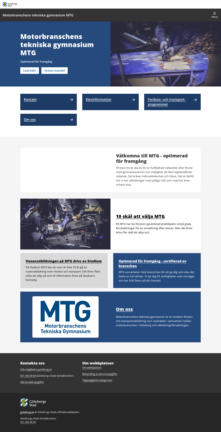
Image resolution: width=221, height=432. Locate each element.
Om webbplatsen (91, 367)
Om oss (124, 309)
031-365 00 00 (28, 422)
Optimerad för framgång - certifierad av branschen (152, 263)
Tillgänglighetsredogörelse (97, 380)
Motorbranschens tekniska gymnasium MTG (38, 15)
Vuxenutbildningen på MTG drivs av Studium (64, 261)
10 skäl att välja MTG (140, 216)
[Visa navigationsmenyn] (214, 15)
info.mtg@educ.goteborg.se (36, 369)
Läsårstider (29, 70)
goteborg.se (27, 412)
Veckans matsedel (54, 70)
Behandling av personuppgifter (99, 374)
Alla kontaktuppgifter (32, 382)
